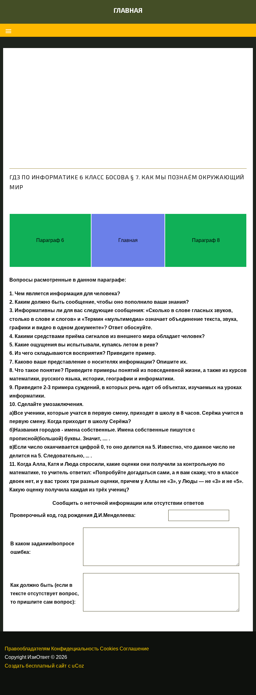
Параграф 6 (50, 240)
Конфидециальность (75, 648)
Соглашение (134, 648)
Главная (128, 10)
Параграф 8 (206, 240)
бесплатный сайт (46, 665)
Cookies (109, 648)
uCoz (78, 665)
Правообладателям (27, 648)
